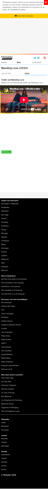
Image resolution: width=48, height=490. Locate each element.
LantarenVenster (7, 354)
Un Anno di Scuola (8, 393)
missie (3, 422)
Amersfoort (5, 241)
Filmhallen (4, 317)
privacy (3, 469)
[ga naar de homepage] (7, 57)
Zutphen (4, 255)
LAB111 (4, 343)
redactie (4, 442)
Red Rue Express (7, 389)
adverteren (5, 426)
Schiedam (4, 266)
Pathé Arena (5, 336)
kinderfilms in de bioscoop (10, 286)
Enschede (4, 222)
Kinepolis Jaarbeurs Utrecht (11, 325)
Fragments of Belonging (9, 407)
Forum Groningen (7, 313)
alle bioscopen (6, 302)
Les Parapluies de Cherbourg (11, 400)
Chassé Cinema (6, 321)
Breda (3, 244)
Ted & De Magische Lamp (10, 411)
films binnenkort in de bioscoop (12, 283)
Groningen (5, 248)
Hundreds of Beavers (8, 385)
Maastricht (5, 259)
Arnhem (4, 252)
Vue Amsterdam (7, 332)
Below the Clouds (7, 404)
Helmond (4, 270)
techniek (4, 462)
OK (46, 2)
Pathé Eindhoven (7, 362)
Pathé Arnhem (6, 339)
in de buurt (36, 62)
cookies (4, 458)
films (19, 62)
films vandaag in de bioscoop (11, 290)
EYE (2, 310)
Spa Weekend (6, 396)
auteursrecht (5, 454)
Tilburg (3, 229)
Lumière (4, 328)
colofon (3, 466)
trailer (27, 73)
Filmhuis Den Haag (8, 306)
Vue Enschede (6, 351)
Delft (3, 263)
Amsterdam (5, 207)
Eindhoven (5, 226)
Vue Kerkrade (6, 347)
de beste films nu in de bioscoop (13, 294)
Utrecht (3, 218)
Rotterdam (5, 211)
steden (4, 62)
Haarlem (4, 237)
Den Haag (4, 215)
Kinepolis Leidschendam (10, 365)
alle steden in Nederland (10, 203)
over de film (6, 73)
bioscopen (5, 430)
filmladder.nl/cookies (17, 10)
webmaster (5, 446)
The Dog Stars (6, 381)
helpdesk (4, 438)
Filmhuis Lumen (6, 369)
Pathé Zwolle (5, 358)
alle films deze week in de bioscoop (14, 279)
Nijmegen (4, 233)
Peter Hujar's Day (7, 378)
